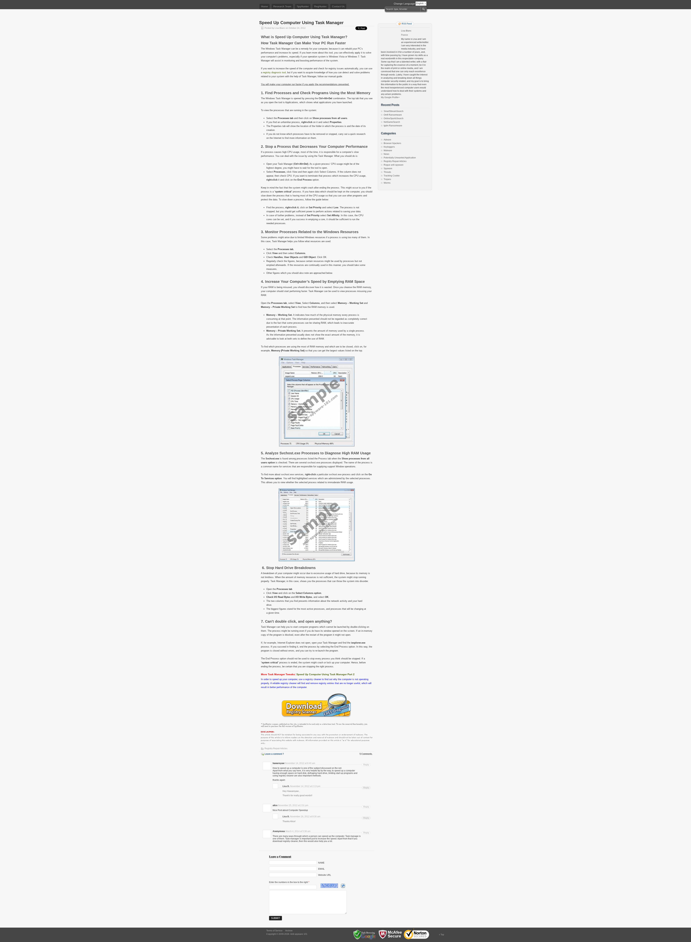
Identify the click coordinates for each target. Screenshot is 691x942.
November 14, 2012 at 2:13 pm (305, 786)
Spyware (388, 168)
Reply (366, 764)
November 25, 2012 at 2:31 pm (293, 805)
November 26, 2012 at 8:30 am (305, 816)
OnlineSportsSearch (393, 118)
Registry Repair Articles (276, 748)
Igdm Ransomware (393, 125)
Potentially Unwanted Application (400, 157)
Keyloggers (389, 147)
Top (442, 934)
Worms (387, 183)
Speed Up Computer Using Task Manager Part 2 (325, 674)
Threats (387, 172)
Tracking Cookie (392, 175)
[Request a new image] (343, 886)
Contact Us (338, 6)
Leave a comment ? (274, 754)
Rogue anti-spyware (393, 165)
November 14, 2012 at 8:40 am (300, 763)
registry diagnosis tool (274, 72)
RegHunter (320, 6)
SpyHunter (303, 6)
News (386, 154)
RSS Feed (407, 24)
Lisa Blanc (280, 28)
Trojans (387, 179)
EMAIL (321, 869)
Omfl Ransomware (393, 115)
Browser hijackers (392, 143)
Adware (387, 139)
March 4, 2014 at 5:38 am (298, 831)
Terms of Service (274, 930)
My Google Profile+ (390, 97)
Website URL (324, 875)
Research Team (282, 6)
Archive (289, 930)
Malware (388, 150)
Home (264, 6)
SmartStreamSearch (393, 111)
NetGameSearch (392, 122)
